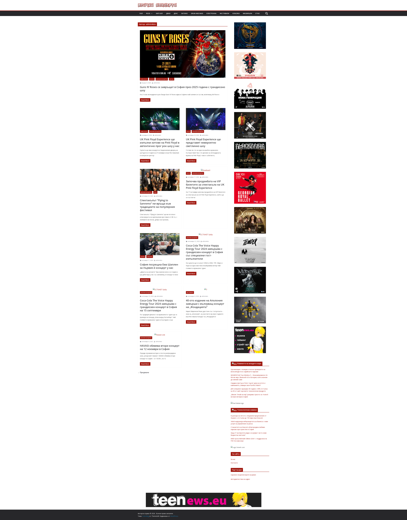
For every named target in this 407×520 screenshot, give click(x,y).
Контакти (234, 463)
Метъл (171, 79)
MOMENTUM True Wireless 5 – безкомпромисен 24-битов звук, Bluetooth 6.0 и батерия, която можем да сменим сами (249, 377)
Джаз (168, 13)
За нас (233, 459)
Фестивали (224, 13)
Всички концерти (161, 79)
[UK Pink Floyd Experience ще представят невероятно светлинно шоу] (206, 119)
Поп (141, 13)
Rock (148, 13)
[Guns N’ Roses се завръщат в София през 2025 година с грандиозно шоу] (182, 54)
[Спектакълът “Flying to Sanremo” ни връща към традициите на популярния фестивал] (160, 180)
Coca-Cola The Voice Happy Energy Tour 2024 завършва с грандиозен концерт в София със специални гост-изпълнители (204, 252)
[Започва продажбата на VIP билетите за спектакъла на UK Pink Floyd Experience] (206, 170)
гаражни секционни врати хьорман (243, 475)
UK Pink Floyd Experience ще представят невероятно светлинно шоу (203, 143)
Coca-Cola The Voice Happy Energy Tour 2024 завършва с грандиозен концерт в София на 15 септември (158, 305)
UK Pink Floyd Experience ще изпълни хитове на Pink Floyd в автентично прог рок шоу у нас (159, 143)
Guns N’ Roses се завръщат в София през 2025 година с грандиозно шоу (182, 88)
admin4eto (156, 83)
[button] (151, 13)
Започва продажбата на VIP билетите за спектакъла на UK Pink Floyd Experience (205, 184)
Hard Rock (144, 79)
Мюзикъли (247, 13)
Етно (257, 13)
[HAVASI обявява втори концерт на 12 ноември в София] (160, 334)
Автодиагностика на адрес (240, 479)
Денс (176, 13)
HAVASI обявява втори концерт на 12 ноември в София (159, 347)
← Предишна (143, 372)
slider (152, 79)
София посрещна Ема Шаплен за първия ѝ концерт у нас (159, 266)
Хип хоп (159, 13)
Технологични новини (247, 410)
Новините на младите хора (249, 363)
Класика (236, 13)
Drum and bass (197, 13)
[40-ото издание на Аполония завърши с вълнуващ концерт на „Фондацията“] (206, 289)
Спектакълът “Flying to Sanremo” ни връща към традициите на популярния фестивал (157, 205)
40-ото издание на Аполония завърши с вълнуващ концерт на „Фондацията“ (205, 304)
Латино (184, 13)
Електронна (211, 13)
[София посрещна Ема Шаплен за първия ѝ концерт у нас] (160, 244)
